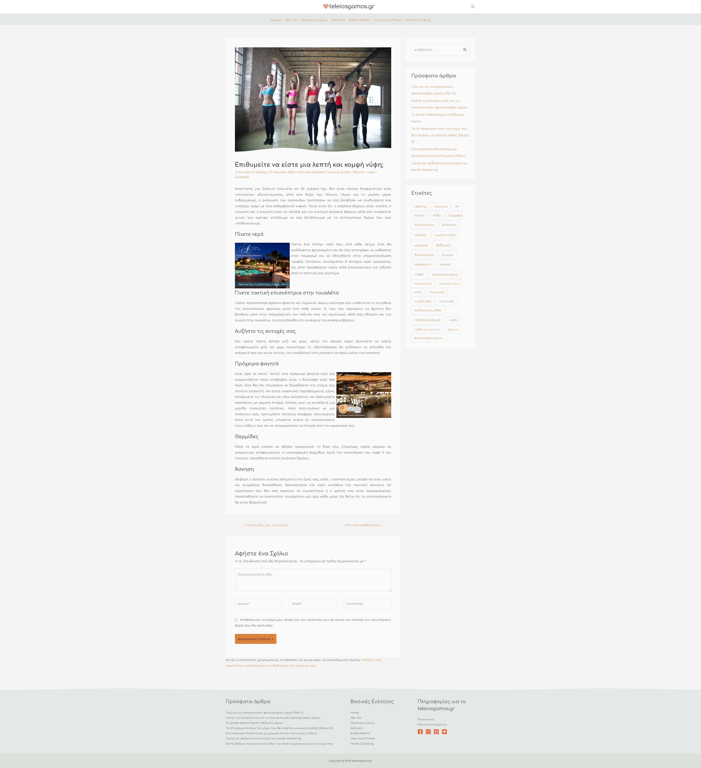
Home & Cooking (362, 743)
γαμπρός (421, 245)
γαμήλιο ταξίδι (445, 235)
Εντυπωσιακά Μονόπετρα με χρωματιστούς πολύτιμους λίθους (271, 733)
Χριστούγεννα (424, 224)
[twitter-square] (445, 731)
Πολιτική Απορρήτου (432, 724)
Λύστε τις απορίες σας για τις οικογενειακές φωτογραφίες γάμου (273, 717)
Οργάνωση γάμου (362, 723)
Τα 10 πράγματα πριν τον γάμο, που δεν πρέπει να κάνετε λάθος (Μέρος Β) (440, 135)
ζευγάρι (448, 255)
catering (420, 206)
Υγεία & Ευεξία (339, 172)
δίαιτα (359, 172)
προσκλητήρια (449, 283)
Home (354, 712)
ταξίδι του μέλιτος (427, 329)
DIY (457, 206)
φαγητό (452, 329)
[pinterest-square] (437, 731)
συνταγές (446, 301)
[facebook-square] (421, 731)
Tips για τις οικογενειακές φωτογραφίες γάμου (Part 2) (264, 712)
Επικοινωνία (425, 719)
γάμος (420, 234)
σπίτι (418, 292)
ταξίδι (453, 320)
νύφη (371, 172)
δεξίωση (443, 245)
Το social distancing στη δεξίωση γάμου (254, 723)
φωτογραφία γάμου (428, 338)
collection (441, 206)
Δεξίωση (356, 728)
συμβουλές (422, 301)
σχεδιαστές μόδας (428, 310)
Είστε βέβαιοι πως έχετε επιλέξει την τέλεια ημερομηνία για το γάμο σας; (279, 743)
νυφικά (445, 264)
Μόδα (437, 215)
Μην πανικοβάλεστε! (364, 525)
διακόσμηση (424, 255)
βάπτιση (449, 224)
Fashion (419, 215)
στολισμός (437, 292)
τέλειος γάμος (428, 319)
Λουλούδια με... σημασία (265, 525)
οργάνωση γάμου (445, 274)
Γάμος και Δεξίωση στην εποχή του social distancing (263, 738)
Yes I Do (355, 717)
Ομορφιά (242, 177)
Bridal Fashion (360, 733)
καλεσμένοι (423, 264)
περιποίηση (423, 283)
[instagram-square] (429, 731)
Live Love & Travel (362, 738)
